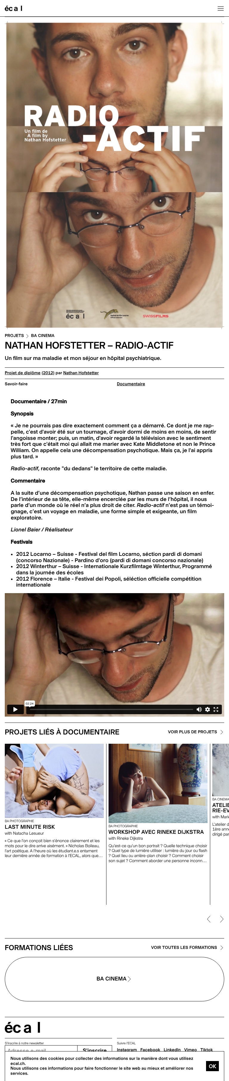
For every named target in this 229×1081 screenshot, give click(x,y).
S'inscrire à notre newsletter (24, 1043)
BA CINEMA (42, 336)
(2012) (48, 373)
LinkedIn (172, 1050)
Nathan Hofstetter (81, 373)
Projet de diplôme (23, 373)
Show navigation (221, 8)
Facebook (150, 1050)
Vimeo (190, 1050)
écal (22, 1027)
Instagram (127, 1050)
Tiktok (206, 1050)
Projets (14, 336)
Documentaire (131, 384)
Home (13, 8)
